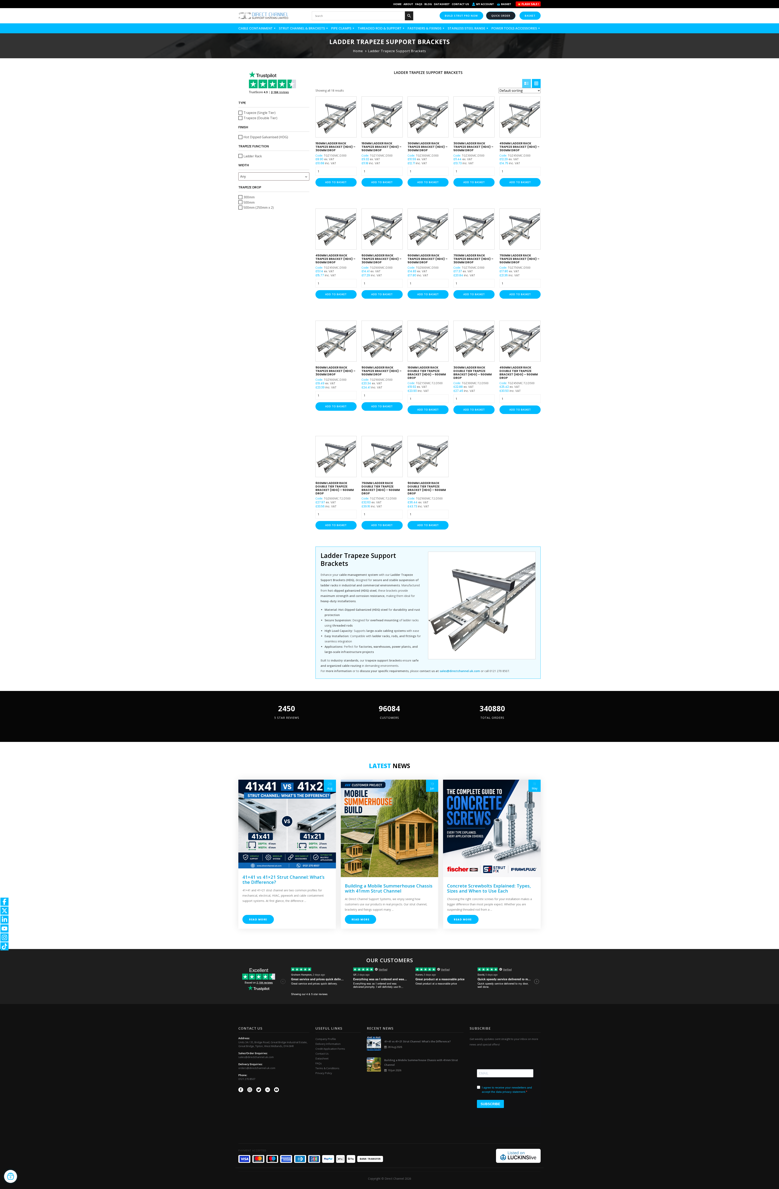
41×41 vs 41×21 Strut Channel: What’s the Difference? (283, 879)
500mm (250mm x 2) (258, 207)
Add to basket (336, 182)
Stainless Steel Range (467, 28)
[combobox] (273, 176)
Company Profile (325, 1039)
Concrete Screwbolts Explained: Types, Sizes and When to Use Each (489, 888)
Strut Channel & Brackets (302, 28)
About (408, 4)
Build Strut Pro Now (461, 15)
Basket (506, 4)
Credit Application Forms (330, 1049)
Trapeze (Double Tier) (260, 118)
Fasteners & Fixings (425, 28)
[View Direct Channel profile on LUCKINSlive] (518, 1155)
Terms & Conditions (327, 1068)
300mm (249, 197)
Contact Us (460, 4)
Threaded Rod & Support (380, 28)
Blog (428, 4)
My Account (485, 4)
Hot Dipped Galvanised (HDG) (265, 137)
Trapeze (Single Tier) (259, 112)
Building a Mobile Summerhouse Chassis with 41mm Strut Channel (389, 888)
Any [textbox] (243, 176)
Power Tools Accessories (514, 28)
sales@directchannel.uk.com (256, 1057)
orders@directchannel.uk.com (256, 1068)
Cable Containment (255, 28)
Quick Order (500, 15)
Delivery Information (328, 1044)
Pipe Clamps (341, 28)
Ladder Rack (252, 156)
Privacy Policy (323, 1073)
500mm (249, 202)
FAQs (418, 4)
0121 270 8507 (246, 1079)
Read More (258, 919)
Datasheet (442, 4)
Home (397, 4)
